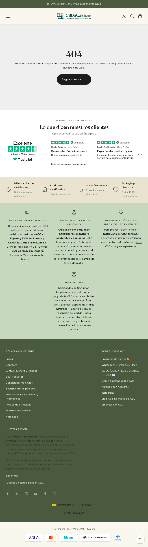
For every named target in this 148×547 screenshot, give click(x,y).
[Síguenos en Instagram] (26, 494)
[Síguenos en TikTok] (45, 494)
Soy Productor (14, 376)
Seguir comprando (74, 79)
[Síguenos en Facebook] (7, 494)
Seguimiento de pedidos (20, 388)
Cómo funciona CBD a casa (118, 380)
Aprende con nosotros (115, 386)
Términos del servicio (18, 410)
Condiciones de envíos (19, 382)
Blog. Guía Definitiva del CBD (118, 398)
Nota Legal (12, 416)
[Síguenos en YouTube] (36, 494)
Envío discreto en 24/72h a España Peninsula (76, 3)
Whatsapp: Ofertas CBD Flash (119, 364)
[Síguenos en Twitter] (17, 494)
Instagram (108, 392)
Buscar (10, 359)
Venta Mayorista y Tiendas (21, 370)
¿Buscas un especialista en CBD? (25, 482)
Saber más (12, 475)
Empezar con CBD (112, 404)
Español (87, 505)
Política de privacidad (18, 404)
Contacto (11, 364)
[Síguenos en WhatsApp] (54, 494)
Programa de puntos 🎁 (116, 359)
